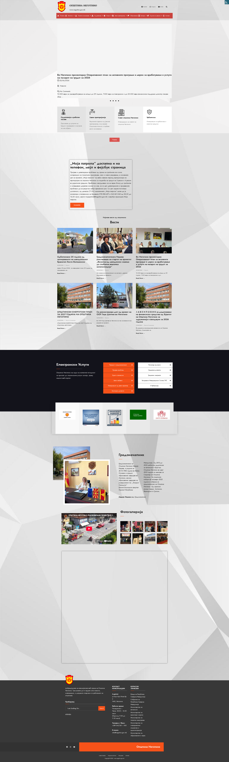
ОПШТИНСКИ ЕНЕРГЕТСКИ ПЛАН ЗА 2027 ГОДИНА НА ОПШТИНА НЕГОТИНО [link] (102, 75)
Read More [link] (66, 273)
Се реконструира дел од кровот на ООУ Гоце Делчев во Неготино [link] (114, 313)
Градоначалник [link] (112, 755)
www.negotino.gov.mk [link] (78, 10)
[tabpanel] (114, 58)
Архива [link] (127, 755)
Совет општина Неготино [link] (128, 118)
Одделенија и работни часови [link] (70, 118)
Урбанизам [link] (151, 117)
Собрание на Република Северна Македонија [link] (137, 701)
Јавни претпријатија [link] (97, 117)
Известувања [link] (102, 755)
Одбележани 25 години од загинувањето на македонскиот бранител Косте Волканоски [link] (72, 259)
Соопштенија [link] (72, 83)
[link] (227, 2)
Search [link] (102, 708)
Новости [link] (63, 83)
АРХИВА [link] (68, 714)
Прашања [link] (120, 755)
